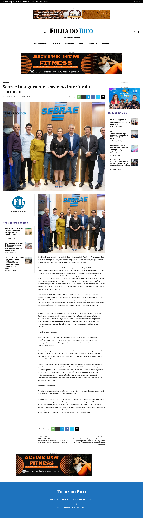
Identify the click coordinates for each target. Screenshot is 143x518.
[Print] (83, 97)
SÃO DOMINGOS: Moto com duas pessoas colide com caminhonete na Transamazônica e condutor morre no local (14, 263)
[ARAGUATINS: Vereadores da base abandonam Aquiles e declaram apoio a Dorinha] (134, 134)
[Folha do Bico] (18, 202)
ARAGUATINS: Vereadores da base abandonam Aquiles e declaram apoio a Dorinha (119, 135)
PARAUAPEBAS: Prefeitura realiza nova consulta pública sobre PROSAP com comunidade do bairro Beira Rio (53, 441)
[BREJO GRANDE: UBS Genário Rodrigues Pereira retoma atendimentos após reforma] (28, 231)
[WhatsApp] (79, 97)
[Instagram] (71, 504)
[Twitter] (134, 32)
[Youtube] (138, 32)
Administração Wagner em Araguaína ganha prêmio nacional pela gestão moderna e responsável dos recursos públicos (89, 442)
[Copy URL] (103, 97)
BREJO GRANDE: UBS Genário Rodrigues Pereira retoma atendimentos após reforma (14, 232)
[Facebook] (130, 32)
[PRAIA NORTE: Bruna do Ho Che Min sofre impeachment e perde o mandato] (134, 121)
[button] (44, 31)
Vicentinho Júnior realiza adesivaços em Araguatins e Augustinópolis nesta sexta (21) (119, 149)
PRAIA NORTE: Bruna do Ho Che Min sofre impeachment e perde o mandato (120, 121)
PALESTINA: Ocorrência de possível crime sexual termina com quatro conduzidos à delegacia (120, 163)
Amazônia (5, 82)
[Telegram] (88, 97)
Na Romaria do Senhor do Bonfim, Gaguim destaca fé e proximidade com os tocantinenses (14, 246)
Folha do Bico (8, 97)
